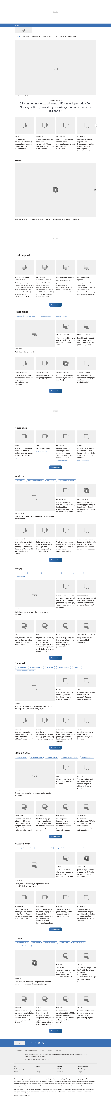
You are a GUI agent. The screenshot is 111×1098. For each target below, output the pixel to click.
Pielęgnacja (60, 729)
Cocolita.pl (60, 1072)
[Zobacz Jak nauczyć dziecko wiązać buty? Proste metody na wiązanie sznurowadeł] (86, 858)
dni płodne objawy (46, 316)
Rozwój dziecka (20, 790)
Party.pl (38, 1069)
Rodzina (79, 445)
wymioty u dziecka (36, 757)
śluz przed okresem (61, 316)
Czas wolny (39, 136)
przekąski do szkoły (50, 942)
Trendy (17, 445)
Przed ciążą (18, 349)
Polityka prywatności (31, 1050)
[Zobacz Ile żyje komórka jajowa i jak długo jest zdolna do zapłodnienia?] (86, 363)
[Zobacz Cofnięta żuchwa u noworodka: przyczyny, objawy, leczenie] (86, 720)
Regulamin (19, 1050)
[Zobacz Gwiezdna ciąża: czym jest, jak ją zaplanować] (45, 363)
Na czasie (17, 25)
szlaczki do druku (81, 848)
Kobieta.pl (59, 1066)
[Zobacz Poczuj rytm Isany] (45, 436)
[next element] (95, 136)
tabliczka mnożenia (22, 942)
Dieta (79, 689)
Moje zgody (59, 1050)
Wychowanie (81, 136)
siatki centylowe (21, 757)
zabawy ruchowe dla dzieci (44, 848)
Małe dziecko (60, 445)
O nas (42, 1050)
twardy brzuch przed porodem (73, 573)
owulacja (19, 316)
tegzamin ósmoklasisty (23, 945)
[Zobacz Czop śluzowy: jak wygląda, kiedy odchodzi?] (86, 626)
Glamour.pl (38, 1066)
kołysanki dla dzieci (63, 667)
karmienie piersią (37, 667)
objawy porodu (21, 576)
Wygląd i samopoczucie (85, 539)
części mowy (36, 942)
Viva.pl (16, 1072)
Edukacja (59, 906)
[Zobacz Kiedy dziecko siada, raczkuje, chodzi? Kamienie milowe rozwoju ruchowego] (65, 680)
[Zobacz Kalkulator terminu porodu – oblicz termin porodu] (35, 593)
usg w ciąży (20, 480)
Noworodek (81, 729)
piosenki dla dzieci (87, 757)
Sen (57, 776)
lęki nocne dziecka (52, 757)
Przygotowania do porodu (65, 595)
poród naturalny (21, 573)
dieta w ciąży (51, 480)
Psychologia (81, 866)
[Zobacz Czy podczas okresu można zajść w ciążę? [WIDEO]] (65, 363)
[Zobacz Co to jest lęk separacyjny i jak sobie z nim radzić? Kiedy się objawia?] (35, 865)
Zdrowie (38, 729)
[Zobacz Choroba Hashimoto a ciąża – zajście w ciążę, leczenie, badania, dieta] (65, 326)
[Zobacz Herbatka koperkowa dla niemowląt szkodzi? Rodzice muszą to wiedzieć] (86, 680)
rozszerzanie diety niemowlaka (25, 670)
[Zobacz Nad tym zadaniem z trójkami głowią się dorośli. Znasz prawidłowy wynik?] (86, 999)
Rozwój (17, 703)
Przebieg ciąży (61, 499)
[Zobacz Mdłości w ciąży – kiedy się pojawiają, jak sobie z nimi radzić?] (35, 497)
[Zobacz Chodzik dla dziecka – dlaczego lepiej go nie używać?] (35, 774)
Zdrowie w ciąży (20, 513)
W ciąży (17, 609)
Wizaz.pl (38, 1072)
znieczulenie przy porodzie (52, 573)
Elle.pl (15, 1066)
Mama (37, 445)
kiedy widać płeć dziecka (35, 480)
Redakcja (49, 1050)
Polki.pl (59, 1069)
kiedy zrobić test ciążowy (67, 480)
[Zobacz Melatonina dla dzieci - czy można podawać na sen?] (65, 767)
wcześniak (50, 667)
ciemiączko (77, 667)
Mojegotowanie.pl (83, 1066)
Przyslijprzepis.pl (82, 1069)
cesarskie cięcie (35, 573)
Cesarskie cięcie (82, 595)
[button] (55, 304)
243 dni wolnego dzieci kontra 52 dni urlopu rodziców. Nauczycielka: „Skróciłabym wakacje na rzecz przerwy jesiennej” (55, 107)
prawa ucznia (64, 942)
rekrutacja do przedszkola (24, 848)
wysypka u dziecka (22, 667)
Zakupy (17, 136)
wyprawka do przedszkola (64, 848)
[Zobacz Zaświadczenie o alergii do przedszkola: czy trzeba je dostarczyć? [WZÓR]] (65, 858)
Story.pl (80, 1072)
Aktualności (60, 136)
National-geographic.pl (20, 1069)
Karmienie (18, 729)
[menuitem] (17, 36)
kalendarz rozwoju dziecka (69, 757)
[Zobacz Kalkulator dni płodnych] (35, 333)
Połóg (17, 634)
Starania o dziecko (62, 335)
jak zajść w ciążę (31, 316)
